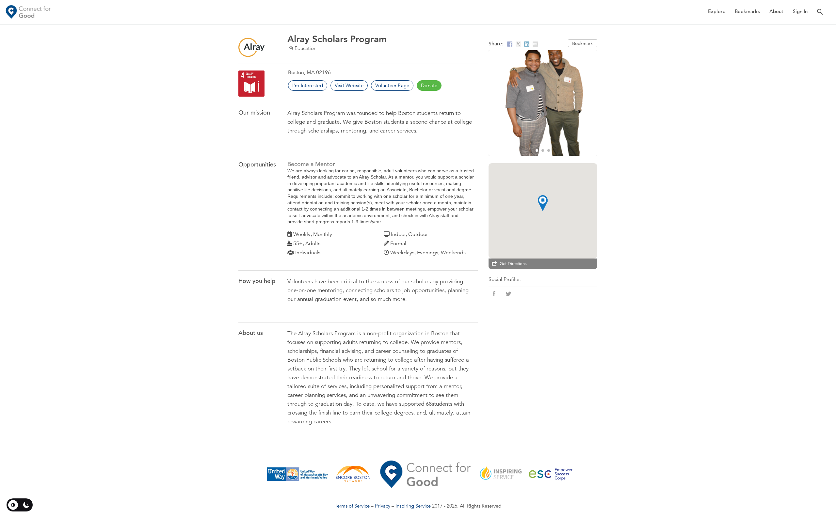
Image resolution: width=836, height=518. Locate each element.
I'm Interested (307, 85)
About (776, 11)
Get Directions (513, 263)
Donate (429, 85)
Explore (716, 11)
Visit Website (349, 85)
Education (305, 48)
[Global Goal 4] (251, 84)
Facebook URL (494, 293)
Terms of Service (352, 506)
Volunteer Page (392, 85)
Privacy (382, 506)
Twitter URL (508, 293)
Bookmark (582, 43)
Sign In (800, 11)
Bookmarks (747, 11)
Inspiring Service (413, 506)
